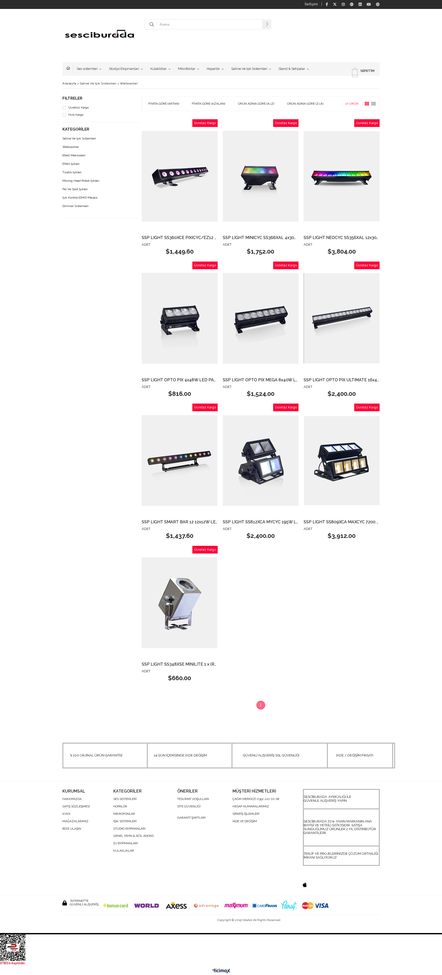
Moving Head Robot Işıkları (80, 180)
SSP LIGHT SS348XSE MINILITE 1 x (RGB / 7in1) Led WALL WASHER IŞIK (180, 664)
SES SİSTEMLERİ (125, 799)
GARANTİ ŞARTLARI (191, 817)
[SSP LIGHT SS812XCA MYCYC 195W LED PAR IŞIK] (261, 460)
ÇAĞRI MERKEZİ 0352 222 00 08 (256, 799)
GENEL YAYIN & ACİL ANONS (133, 836)
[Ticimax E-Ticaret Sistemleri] (221, 971)
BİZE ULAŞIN (71, 828)
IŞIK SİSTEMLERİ (125, 821)
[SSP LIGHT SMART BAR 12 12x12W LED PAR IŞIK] (180, 460)
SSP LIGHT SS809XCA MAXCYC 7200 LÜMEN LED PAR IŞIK (342, 522)
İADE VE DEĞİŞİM (245, 821)
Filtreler (72, 98)
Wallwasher (70, 147)
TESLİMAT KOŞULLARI (193, 799)
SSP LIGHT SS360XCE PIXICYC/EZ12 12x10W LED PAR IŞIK (180, 238)
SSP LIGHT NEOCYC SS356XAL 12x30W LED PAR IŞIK (342, 238)
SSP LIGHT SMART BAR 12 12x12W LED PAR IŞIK (180, 522)
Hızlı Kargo (75, 114)
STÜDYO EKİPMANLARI (129, 828)
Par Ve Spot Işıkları (75, 189)
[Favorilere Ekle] (179, 187)
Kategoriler (75, 129)
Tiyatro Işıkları (72, 172)
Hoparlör (213, 69)
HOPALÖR (120, 806)
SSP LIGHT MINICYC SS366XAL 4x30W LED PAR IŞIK (261, 238)
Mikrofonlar (186, 69)
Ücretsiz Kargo (78, 107)
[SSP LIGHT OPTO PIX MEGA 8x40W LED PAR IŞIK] (261, 318)
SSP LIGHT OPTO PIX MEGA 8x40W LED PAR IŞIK (261, 380)
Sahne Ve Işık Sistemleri (249, 69)
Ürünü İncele (197, 187)
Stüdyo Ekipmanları (124, 69)
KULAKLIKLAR (123, 850)
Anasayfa (69, 68)
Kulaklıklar (158, 69)
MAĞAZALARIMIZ (75, 821)
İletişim (311, 4)
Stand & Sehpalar (292, 69)
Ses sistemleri (87, 69)
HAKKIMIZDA (72, 799)
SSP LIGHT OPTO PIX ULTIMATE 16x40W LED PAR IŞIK (342, 380)
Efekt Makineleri (73, 155)
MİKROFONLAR (124, 814)
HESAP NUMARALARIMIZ (251, 806)
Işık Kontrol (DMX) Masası (79, 197)
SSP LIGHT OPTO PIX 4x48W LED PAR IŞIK (180, 380)
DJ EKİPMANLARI (125, 843)
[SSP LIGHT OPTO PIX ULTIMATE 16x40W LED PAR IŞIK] (342, 318)
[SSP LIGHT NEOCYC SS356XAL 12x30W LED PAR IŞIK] (342, 176)
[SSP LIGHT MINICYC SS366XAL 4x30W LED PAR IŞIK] (261, 176)
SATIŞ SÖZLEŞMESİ (76, 806)
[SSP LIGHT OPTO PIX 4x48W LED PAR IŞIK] (180, 318)
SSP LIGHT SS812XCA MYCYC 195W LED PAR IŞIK (261, 522)
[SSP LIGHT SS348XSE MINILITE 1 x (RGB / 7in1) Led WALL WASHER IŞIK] (180, 603)
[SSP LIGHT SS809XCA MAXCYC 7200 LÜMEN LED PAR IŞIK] (342, 460)
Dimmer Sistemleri (75, 206)
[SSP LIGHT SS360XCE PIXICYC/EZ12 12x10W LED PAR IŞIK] (180, 176)
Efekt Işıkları (71, 164)
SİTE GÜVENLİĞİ (189, 806)
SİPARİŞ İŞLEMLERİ (246, 814)
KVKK (66, 814)
